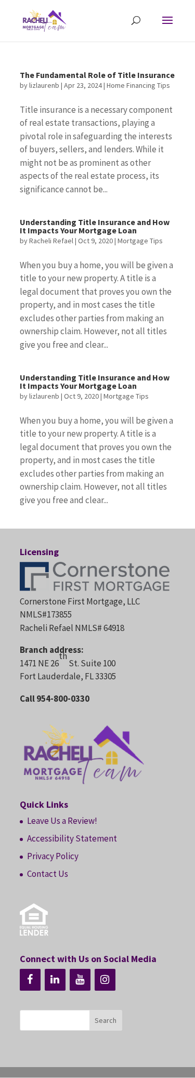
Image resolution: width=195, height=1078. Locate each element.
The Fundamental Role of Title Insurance (97, 75)
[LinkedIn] (55, 980)
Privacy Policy (53, 856)
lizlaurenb (44, 85)
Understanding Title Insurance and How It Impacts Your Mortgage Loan (95, 226)
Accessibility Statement (72, 838)
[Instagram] (105, 980)
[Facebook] (30, 980)
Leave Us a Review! (62, 820)
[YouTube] (80, 980)
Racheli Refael (51, 240)
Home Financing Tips (138, 85)
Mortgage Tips (140, 240)
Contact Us (47, 873)
